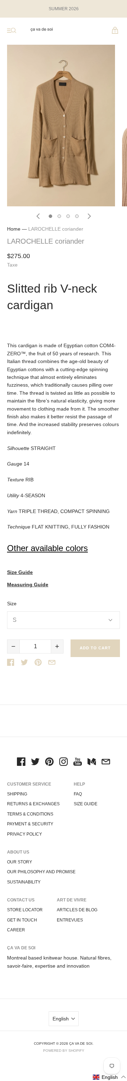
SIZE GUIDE (85, 803)
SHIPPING (17, 794)
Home (13, 229)
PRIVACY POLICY (24, 834)
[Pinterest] (49, 762)
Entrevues (70, 920)
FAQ (78, 794)
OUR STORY (19, 862)
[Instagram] (63, 762)
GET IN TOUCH (22, 920)
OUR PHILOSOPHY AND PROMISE (41, 871)
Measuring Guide (27, 585)
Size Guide (20, 572)
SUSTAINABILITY (24, 882)
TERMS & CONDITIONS (30, 814)
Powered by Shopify (63, 1050)
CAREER (16, 929)
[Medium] (91, 762)
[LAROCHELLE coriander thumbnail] (50, 216)
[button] (109, 1077)
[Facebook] (21, 762)
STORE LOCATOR (25, 909)
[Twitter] (35, 762)
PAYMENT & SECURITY (30, 823)
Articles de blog (77, 909)
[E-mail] (106, 762)
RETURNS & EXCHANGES (33, 803)
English (61, 1018)
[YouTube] (77, 762)
